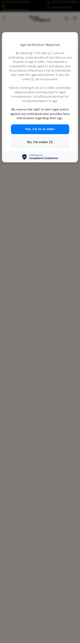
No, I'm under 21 (40, 142)
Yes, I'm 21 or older (40, 129)
